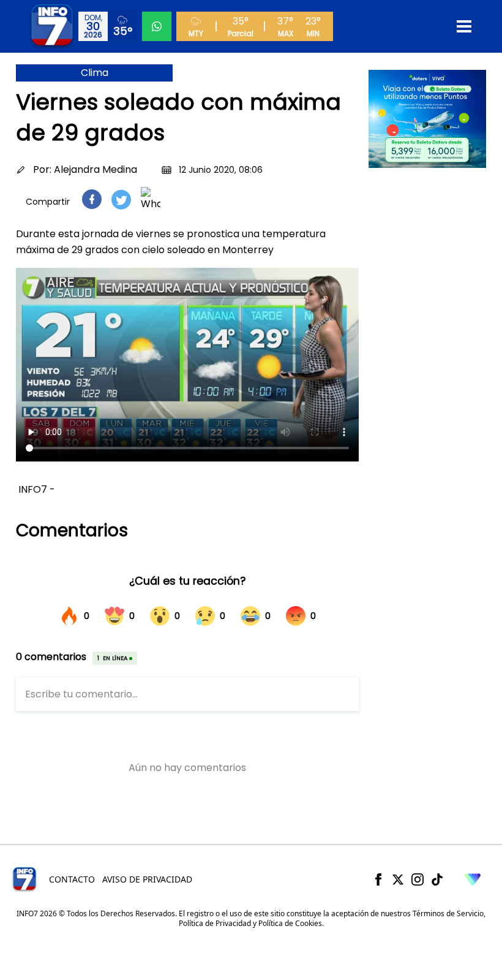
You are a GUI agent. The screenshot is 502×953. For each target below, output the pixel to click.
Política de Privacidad (215, 923)
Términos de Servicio (448, 913)
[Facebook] (378, 879)
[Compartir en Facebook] (92, 199)
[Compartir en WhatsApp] (150, 199)
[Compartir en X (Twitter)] (121, 199)
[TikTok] (437, 879)
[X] (398, 879)
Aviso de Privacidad (147, 879)
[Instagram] (417, 879)
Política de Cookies (290, 923)
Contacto (72, 879)
